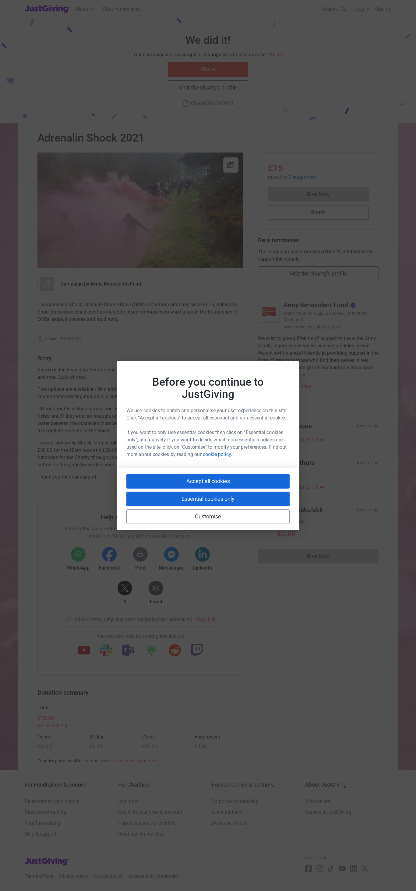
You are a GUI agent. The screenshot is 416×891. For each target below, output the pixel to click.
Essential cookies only (208, 499)
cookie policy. (217, 454)
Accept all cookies (208, 481)
